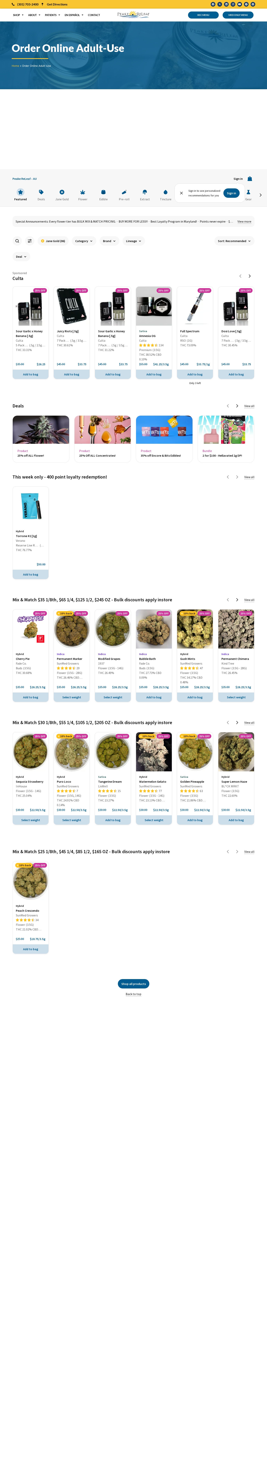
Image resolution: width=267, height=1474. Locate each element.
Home (15, 65)
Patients (50, 15)
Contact (94, 15)
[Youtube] (239, 4)
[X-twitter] (219, 4)
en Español (72, 15)
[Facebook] (213, 4)
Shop (16, 15)
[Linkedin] (226, 4)
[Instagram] (233, 4)
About (32, 15)
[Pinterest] (253, 4)
